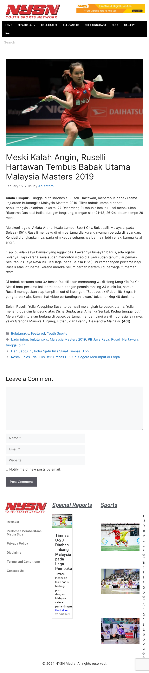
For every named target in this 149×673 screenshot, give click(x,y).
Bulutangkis (20, 333)
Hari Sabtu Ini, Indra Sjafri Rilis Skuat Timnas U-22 (50, 351)
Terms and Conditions (23, 562)
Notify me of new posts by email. (35, 469)
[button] (26, 25)
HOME (8, 25)
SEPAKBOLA (25, 25)
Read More (61, 610)
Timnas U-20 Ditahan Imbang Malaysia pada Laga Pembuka (63, 552)
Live (7, 33)
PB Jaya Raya (98, 339)
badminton (19, 339)
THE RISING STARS (95, 25)
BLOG (115, 25)
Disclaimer (15, 552)
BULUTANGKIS (71, 25)
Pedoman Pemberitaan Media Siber (24, 532)
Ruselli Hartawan (124, 339)
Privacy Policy (17, 543)
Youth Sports (57, 333)
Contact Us (15, 571)
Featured (38, 333)
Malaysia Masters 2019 (68, 339)
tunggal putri (15, 345)
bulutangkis (39, 339)
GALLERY (129, 25)
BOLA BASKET (49, 25)
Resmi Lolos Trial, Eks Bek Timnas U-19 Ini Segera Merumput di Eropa (65, 357)
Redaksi (13, 522)
